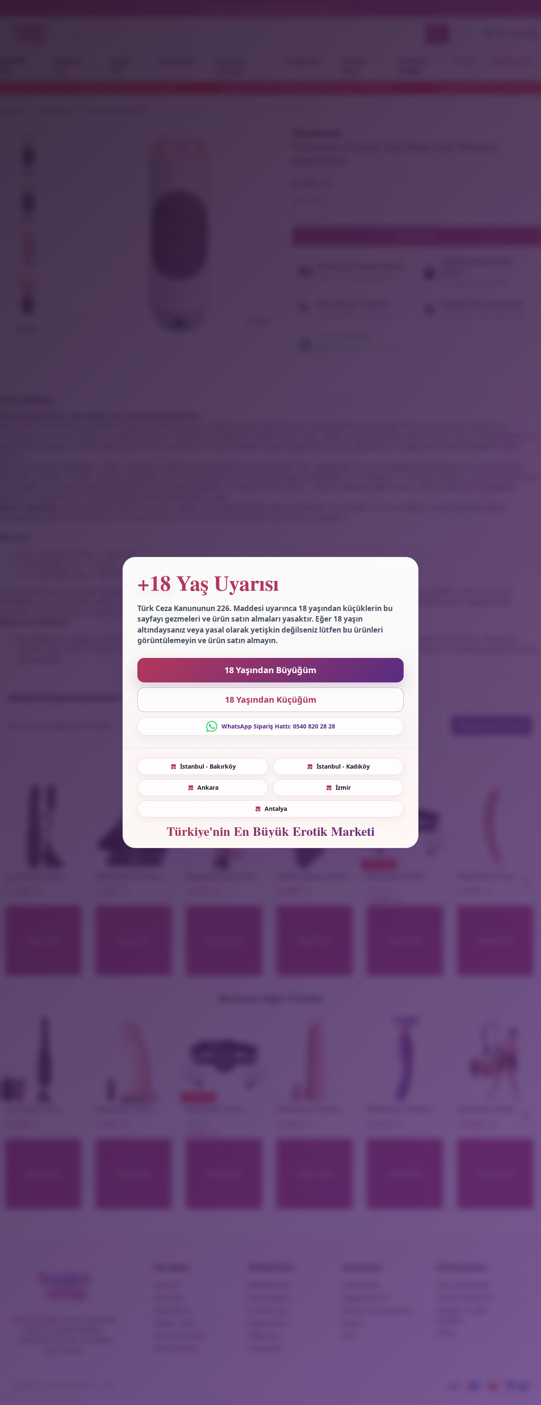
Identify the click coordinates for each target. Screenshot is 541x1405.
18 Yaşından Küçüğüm (271, 699)
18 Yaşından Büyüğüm (270, 670)
